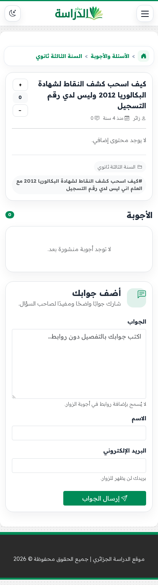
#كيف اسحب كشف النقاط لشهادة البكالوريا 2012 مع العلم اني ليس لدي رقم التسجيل (79, 184)
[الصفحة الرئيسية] (143, 56)
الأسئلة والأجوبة (110, 56)
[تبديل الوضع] (13, 13)
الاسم (139, 418)
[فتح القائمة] (145, 13)
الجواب (136, 321)
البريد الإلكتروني (124, 450)
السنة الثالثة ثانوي (59, 56)
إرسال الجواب (101, 498)
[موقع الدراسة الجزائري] (79, 13)
